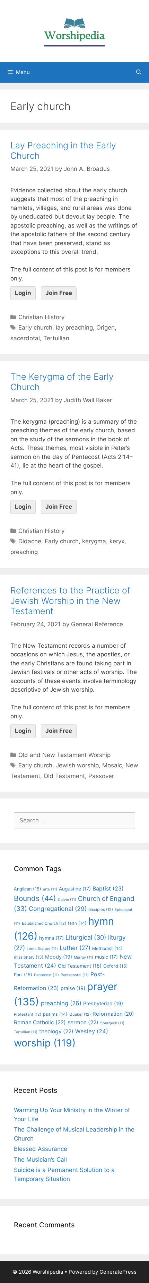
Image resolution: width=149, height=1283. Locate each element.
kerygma (94, 541)
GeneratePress (118, 1271)
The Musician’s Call (40, 1159)
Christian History (41, 317)
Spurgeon (112, 1023)
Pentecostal (75, 975)
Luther (75, 947)
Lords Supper (42, 949)
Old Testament (64, 776)
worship (45, 1043)
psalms (55, 1014)
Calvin (67, 899)
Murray (83, 957)
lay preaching (74, 327)
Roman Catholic (40, 1022)
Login (23, 292)
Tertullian (56, 338)
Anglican (27, 889)
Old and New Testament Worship (64, 754)
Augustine (75, 889)
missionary (28, 957)
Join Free (58, 292)
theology (56, 1031)
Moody (58, 957)
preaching (24, 551)
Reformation (113, 1014)
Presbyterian (103, 1003)
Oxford (115, 966)
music (106, 957)
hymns (51, 938)
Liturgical (85, 937)
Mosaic (112, 765)
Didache (29, 541)
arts (50, 889)
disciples (100, 909)
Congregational (58, 908)
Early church (35, 327)
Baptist (108, 888)
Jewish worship (77, 765)
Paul (23, 974)
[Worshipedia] (74, 30)
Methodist (107, 948)
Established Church (44, 923)
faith (77, 923)
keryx (116, 541)
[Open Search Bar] (139, 72)
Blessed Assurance (40, 1148)
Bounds (35, 898)
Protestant (27, 1014)
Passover (101, 776)
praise (73, 988)
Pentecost (46, 975)
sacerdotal (25, 338)
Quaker (80, 1014)
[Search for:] (74, 820)
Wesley (91, 1031)
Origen (105, 327)
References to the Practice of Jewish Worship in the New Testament (70, 600)
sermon (83, 1022)
